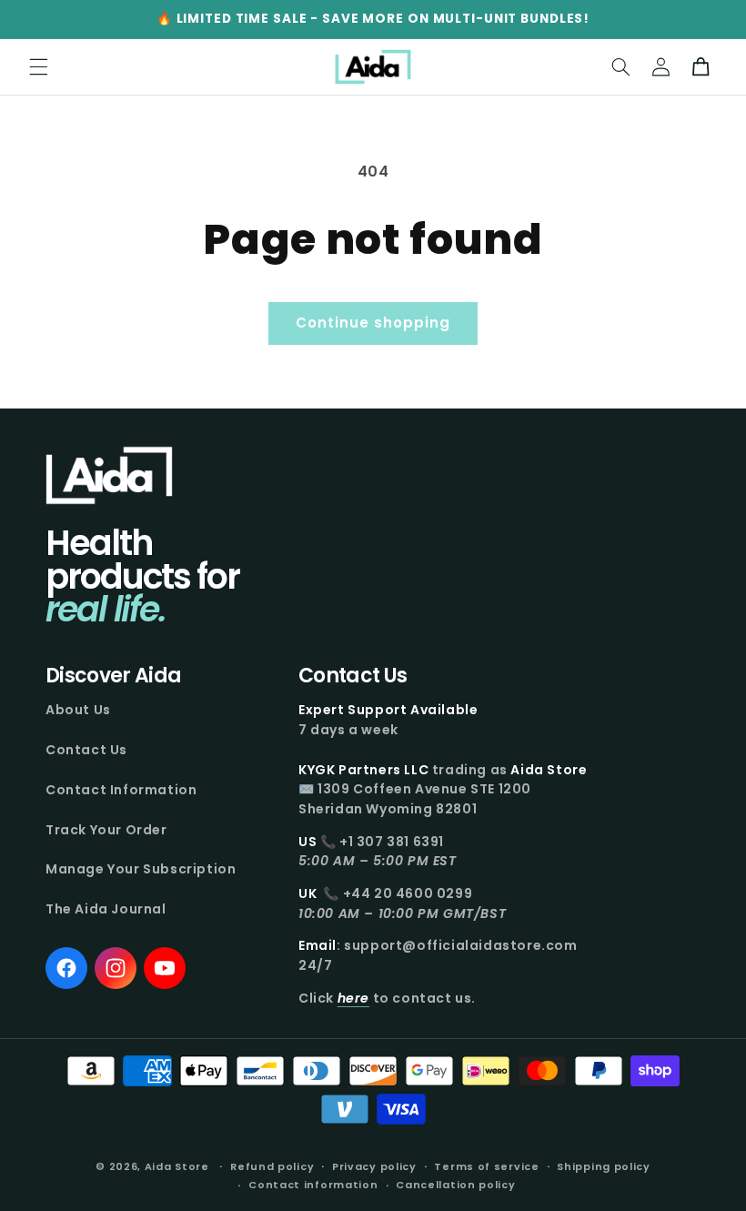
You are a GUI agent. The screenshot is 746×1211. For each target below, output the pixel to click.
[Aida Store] (109, 475)
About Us (78, 710)
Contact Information (121, 790)
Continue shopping (373, 322)
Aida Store (177, 1166)
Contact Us (86, 750)
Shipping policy (603, 1166)
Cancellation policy (455, 1184)
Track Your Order (106, 830)
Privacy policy (374, 1166)
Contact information (313, 1184)
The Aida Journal (105, 909)
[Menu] (38, 67)
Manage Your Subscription (140, 869)
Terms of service (486, 1166)
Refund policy (272, 1166)
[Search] (620, 67)
